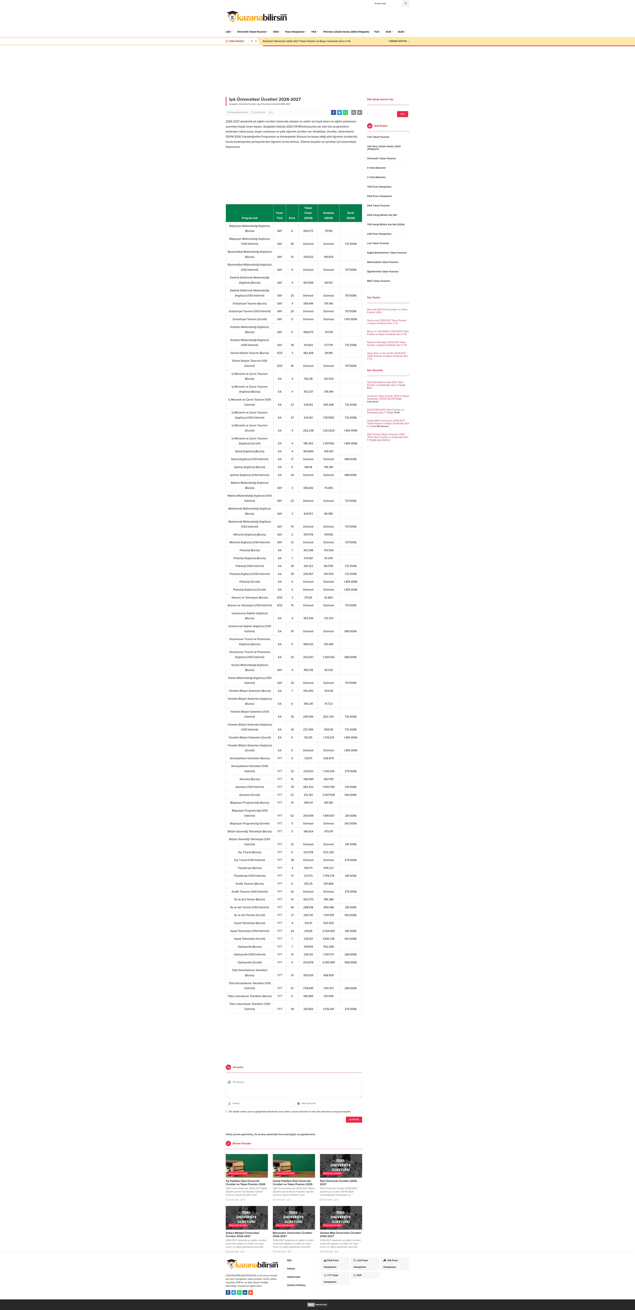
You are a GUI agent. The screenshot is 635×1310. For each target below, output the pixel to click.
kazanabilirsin (383, 440)
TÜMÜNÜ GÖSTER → (399, 41)
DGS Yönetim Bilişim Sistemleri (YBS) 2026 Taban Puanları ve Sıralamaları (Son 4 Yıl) (387, 437)
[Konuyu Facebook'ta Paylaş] (333, 112)
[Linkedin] (245, 1292)
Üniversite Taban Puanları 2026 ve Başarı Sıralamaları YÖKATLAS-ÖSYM (388, 397)
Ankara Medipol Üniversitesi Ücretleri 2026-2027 (242, 1234)
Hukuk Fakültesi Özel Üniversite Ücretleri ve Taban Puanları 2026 (293, 1182)
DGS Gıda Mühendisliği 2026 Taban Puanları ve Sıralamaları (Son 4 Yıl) (385, 384)
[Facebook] (228, 1292)
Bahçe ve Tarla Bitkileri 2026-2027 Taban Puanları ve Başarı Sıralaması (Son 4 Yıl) (388, 333)
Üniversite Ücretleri (247, 104)
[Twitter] (233, 1292)
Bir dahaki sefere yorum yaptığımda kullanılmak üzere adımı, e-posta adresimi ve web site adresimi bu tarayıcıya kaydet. (290, 1111)
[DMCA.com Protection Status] (318, 1305)
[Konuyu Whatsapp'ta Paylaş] (345, 112)
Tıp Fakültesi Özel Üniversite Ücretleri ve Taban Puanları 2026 (245, 1182)
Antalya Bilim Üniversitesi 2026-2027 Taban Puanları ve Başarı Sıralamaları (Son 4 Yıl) (388, 423)
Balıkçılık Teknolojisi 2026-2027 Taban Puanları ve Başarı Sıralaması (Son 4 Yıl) (387, 343)
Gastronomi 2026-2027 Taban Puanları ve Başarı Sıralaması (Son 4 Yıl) (386, 322)
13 (244, 1200)
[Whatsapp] (239, 1292)
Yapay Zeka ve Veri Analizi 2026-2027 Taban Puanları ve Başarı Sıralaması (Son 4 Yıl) (310, 41)
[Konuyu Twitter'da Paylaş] (339, 112)
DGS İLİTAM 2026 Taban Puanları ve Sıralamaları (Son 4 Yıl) (385, 411)
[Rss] (250, 1292)
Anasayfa (233, 104)
